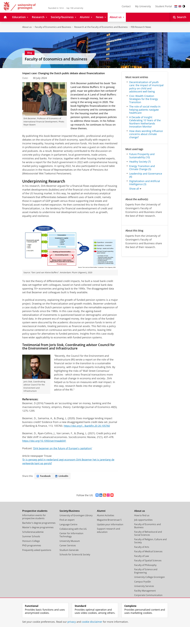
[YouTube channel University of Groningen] (111, 495)
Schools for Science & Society (75, 554)
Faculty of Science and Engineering (145, 571)
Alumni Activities (105, 515)
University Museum (70, 541)
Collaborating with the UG (73, 528)
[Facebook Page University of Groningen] (97, 495)
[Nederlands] (175, 6)
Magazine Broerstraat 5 (109, 519)
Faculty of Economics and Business (53, 27)
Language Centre (68, 524)
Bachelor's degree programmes (38, 522)
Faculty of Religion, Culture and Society (150, 541)
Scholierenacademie (33, 531)
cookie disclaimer (92, 621)
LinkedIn (63, 476)
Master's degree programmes (38, 527)
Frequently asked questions (36, 550)
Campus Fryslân (142, 581)
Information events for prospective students (34, 517)
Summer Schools (31, 536)
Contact (126, 6)
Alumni (101, 510)
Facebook (45, 476)
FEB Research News (141, 27)
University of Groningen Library (76, 515)
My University (143, 6)
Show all (134, 188)
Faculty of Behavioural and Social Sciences (148, 533)
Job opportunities (143, 519)
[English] (179, 6)
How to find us (141, 515)
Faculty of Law (141, 556)
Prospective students (34, 510)
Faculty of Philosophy (145, 565)
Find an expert (67, 519)
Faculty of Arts (141, 547)
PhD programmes (31, 545)
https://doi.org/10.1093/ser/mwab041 (44, 440)
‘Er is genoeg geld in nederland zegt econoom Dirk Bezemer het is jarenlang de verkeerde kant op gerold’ (68, 461)
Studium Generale (69, 550)
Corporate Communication (148, 595)
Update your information (110, 524)
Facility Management (145, 590)
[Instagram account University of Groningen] (108, 495)
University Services (144, 586)
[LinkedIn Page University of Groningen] (100, 495)
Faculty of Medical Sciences (148, 551)
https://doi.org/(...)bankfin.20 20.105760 (87, 425)
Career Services (68, 545)
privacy (71, 621)
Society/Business (70, 510)
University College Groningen (149, 577)
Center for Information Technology (71, 535)
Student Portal (163, 6)
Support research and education (108, 530)
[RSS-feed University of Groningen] (104, 495)
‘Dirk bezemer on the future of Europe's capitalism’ (62, 448)
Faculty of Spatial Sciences (147, 560)
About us (27, 27)
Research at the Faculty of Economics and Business (101, 27)
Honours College (31, 541)
